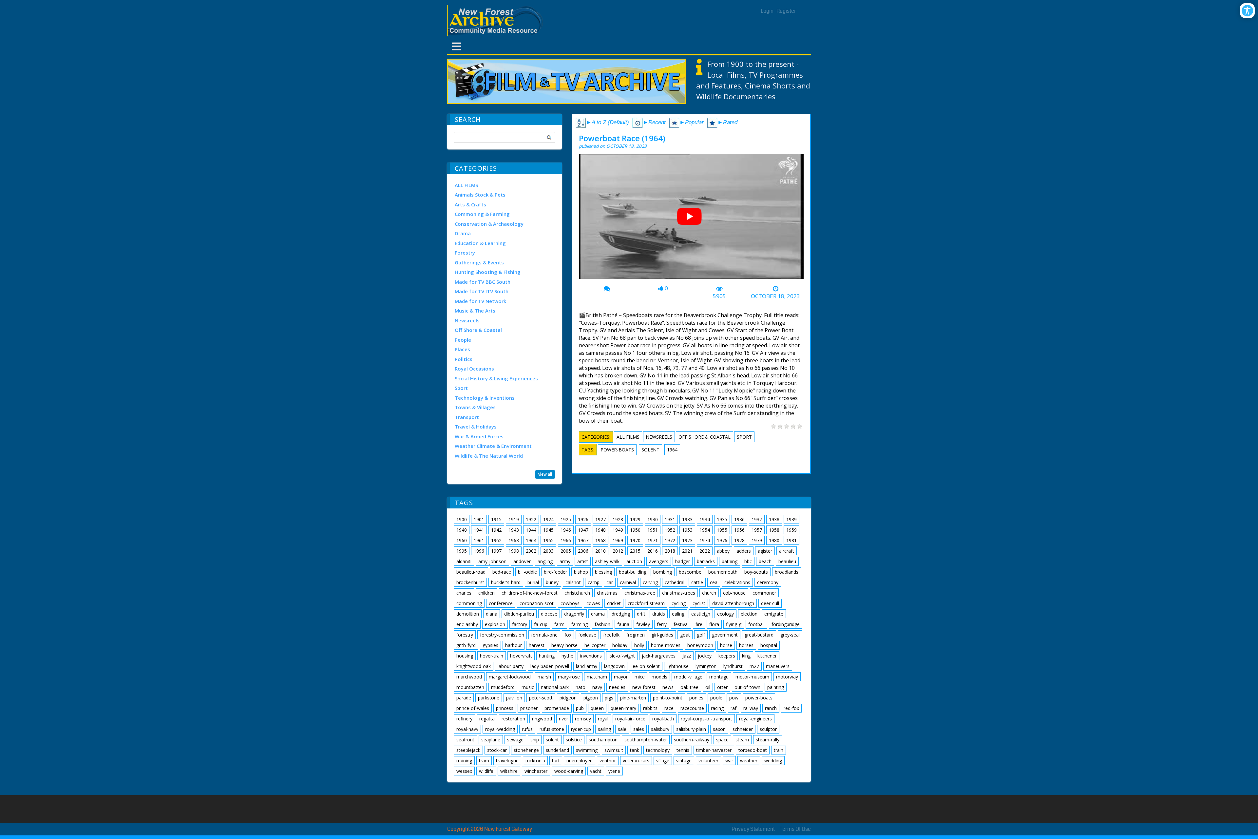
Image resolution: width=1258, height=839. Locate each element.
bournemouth (722, 572)
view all (545, 474)
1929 (635, 519)
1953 (687, 530)
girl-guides (662, 635)
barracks (706, 561)
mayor (621, 677)
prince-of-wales (472, 708)
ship (534, 739)
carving (650, 582)
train (778, 750)
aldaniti (463, 561)
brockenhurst (470, 582)
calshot (573, 582)
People (463, 339)
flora (714, 624)
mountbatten (470, 687)
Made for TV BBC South (482, 281)
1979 (757, 540)
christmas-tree (639, 593)
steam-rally (767, 739)
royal (603, 718)
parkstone (488, 698)
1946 (566, 530)
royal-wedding (500, 729)
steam (742, 739)
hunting (547, 656)
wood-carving (568, 771)
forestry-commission (502, 635)
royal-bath (663, 718)
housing (464, 656)
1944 (531, 530)
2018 (670, 551)
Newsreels (467, 320)
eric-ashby (467, 624)
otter (722, 687)
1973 (687, 540)
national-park (555, 687)
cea (713, 582)
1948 (600, 530)
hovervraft (521, 656)
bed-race (501, 572)
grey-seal (790, 635)
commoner (764, 593)
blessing (603, 572)
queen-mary (623, 708)
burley (552, 582)
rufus (527, 729)
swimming (587, 750)
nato (580, 687)
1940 (461, 530)
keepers (726, 656)
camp (594, 582)
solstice (574, 739)
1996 (479, 551)
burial (533, 582)
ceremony (767, 582)
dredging (621, 614)
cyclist (699, 603)
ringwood (542, 718)
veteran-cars (636, 760)
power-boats (617, 450)
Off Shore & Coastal (478, 330)
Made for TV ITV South (481, 291)
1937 (757, 519)
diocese (549, 614)
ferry (662, 624)
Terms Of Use (795, 829)
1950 (635, 530)
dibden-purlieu (519, 614)
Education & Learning (480, 243)
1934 (704, 519)
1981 (791, 540)
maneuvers (778, 666)
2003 (548, 551)
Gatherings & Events (479, 262)
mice (640, 677)
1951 (652, 530)
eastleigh (700, 614)
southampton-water (645, 739)
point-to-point (667, 698)
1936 (739, 519)
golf (701, 635)
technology (658, 750)
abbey (723, 551)
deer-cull (770, 603)
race (669, 708)
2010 (600, 551)
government (725, 635)
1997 (496, 551)
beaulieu (787, 561)
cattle (697, 582)
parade (463, 698)
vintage (684, 760)
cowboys (570, 603)
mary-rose (569, 677)
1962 (496, 540)
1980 (774, 540)
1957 (757, 530)
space (722, 739)
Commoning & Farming (482, 214)
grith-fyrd (466, 645)
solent (650, 450)
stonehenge (526, 750)
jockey (705, 656)
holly (639, 645)
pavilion (514, 698)
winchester (535, 771)
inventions (591, 656)
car (609, 582)
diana (491, 614)
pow (733, 698)
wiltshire (509, 771)
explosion (495, 624)
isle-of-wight (622, 656)
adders (743, 551)
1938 (774, 519)
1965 (548, 540)
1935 (722, 519)
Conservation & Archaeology (489, 223)
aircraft (786, 551)
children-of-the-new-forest (530, 593)
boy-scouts (756, 572)
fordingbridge (786, 624)
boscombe (690, 572)
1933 (687, 519)
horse (726, 645)
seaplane (490, 739)
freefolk (611, 635)
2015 (635, 551)
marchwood (469, 677)
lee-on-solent (646, 666)
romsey (583, 718)
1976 (722, 540)
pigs (609, 698)
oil (707, 687)
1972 (670, 540)
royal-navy (467, 729)
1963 (513, 540)
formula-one (544, 635)
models (659, 677)
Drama (463, 233)
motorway (787, 677)
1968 (600, 540)
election (749, 614)
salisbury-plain (691, 729)
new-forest (644, 687)
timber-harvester (714, 750)
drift (641, 614)
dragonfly (574, 614)
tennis (683, 750)
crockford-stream (646, 603)
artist (582, 561)
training (464, 760)
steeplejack (468, 750)
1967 (583, 540)
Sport (461, 388)
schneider (743, 729)
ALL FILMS (466, 185)
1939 (791, 519)
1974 (704, 540)
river (563, 718)
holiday (619, 645)
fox (567, 635)
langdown (614, 666)
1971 (652, 540)
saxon (719, 729)
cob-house (734, 593)
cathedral (674, 582)
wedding (773, 760)
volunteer (708, 760)
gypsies (490, 645)
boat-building (632, 572)
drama (598, 614)
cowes (593, 603)
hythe (567, 656)
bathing (729, 561)
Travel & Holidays (476, 426)
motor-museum (752, 677)
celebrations (737, 582)
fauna (623, 624)
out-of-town (747, 687)
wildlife (486, 771)
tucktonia (535, 760)
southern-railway (691, 739)
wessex (464, 771)
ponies (696, 698)
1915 (496, 519)
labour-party (511, 666)
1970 (635, 540)
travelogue (507, 760)
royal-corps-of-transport (706, 718)
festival (681, 624)
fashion (602, 624)
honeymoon (700, 645)
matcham (597, 677)
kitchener (767, 656)
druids (658, 614)
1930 (652, 519)
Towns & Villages (475, 407)
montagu (719, 677)
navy (597, 687)
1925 (566, 519)
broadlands (786, 572)
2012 (618, 551)
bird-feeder (555, 572)
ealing (678, 614)
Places (462, 349)
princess (504, 708)
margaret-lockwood (510, 677)
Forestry (465, 252)
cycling (679, 603)
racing (717, 708)
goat (685, 635)
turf (556, 760)
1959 (791, 530)
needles (617, 687)
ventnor (608, 760)
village (662, 760)
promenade (556, 708)
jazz (686, 656)
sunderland (557, 750)
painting (775, 687)
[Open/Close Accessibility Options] (1247, 10)
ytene (614, 771)
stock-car (497, 750)
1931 (670, 519)
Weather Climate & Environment (493, 446)
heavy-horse (564, 645)
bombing (662, 572)
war (729, 760)
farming (579, 624)
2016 (652, 551)
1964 (672, 450)
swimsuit (613, 750)
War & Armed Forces (479, 436)
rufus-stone (552, 729)
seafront (465, 739)
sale (622, 729)
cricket (614, 603)
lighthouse (678, 666)
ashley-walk (607, 561)
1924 (548, 519)
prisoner (529, 708)
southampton (603, 739)
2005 (566, 551)
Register (786, 11)
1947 (583, 530)
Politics (463, 359)
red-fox (791, 708)
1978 (739, 540)
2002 (531, 551)
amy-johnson (492, 561)
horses (746, 645)
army (565, 561)
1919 (513, 519)
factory (519, 624)
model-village (688, 677)
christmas (607, 593)
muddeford (503, 687)
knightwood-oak (473, 666)
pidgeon (568, 698)
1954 (704, 530)
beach (765, 561)
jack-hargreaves (659, 656)
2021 (687, 551)
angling (545, 561)
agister (765, 551)
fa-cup (540, 624)
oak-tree (689, 687)
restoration (513, 718)
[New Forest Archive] (496, 20)
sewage (515, 739)
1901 (479, 519)
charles (463, 593)
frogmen (635, 635)
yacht (595, 771)
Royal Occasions (474, 368)
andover (522, 561)
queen (597, 708)
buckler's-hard (506, 582)
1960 (461, 540)
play (692, 219)
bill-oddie (527, 572)
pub (580, 708)
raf (733, 708)
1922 (531, 519)
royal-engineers (755, 718)
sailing (604, 729)
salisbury (660, 729)
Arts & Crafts (470, 204)
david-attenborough (733, 603)
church (709, 593)
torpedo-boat (752, 750)
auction (634, 561)
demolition (467, 614)
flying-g (733, 624)
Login (767, 11)
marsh (544, 677)
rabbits (650, 708)
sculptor (768, 729)
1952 (670, 530)
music (528, 687)
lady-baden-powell (549, 666)
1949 (618, 530)
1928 (618, 519)
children (486, 593)
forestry (464, 635)
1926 (583, 519)
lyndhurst (733, 666)
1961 (479, 540)
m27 (754, 666)
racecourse (692, 708)
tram (484, 760)
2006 (583, 551)
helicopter (594, 645)
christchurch (577, 593)
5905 (719, 296)
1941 (479, 530)
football (756, 624)
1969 (618, 540)
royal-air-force (630, 718)
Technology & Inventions (485, 397)
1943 (513, 530)
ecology (725, 614)
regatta (487, 718)
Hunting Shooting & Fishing (488, 272)
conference (501, 603)
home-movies (665, 645)
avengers (658, 561)
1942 (496, 530)
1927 (600, 519)
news (668, 687)
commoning (469, 603)
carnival (628, 582)
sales (638, 729)
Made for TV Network (480, 301)
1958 (774, 530)
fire (699, 624)
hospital (768, 645)
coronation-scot (537, 603)
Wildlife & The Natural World (489, 455)
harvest (536, 645)
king (746, 656)
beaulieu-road (471, 572)
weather (748, 760)
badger (682, 561)
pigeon (590, 698)
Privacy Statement (753, 829)
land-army (586, 666)
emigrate (773, 614)
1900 (461, 519)
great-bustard (759, 635)
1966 (566, 540)
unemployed (579, 760)
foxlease (587, 635)
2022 (704, 551)
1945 (548, 530)
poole (716, 698)
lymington (706, 666)
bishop (581, 572)
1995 (461, 551)
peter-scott (541, 698)
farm (559, 624)
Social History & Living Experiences (496, 378)
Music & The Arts (475, 310)
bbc (748, 561)
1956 (739, 530)
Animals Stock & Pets (480, 194)
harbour (513, 645)
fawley (643, 624)
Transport (467, 417)
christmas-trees (678, 593)
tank (634, 750)
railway (750, 708)
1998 (513, 551)
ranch (771, 708)
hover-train (491, 656)
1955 (722, 530)
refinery (464, 718)
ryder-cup (581, 729)
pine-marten (633, 698)
